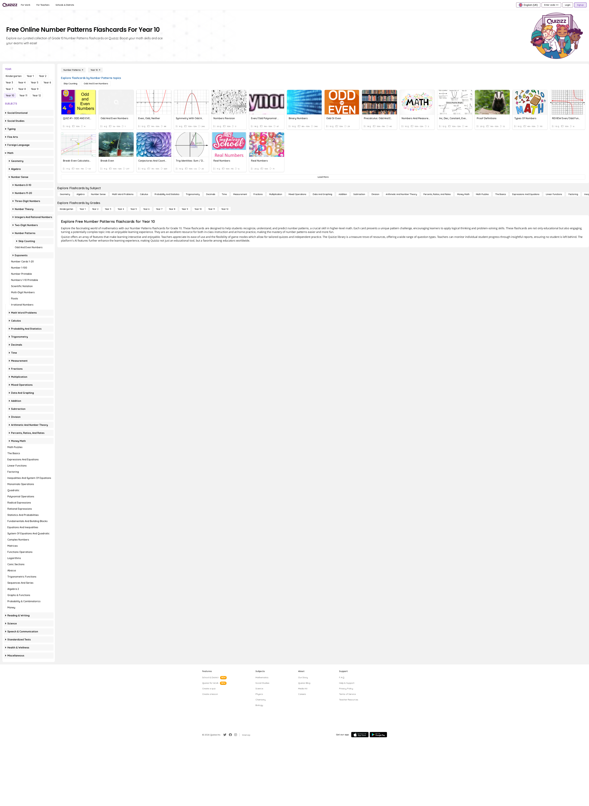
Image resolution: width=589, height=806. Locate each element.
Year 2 (42, 76)
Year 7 (9, 88)
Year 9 (34, 88)
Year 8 (22, 88)
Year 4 (22, 82)
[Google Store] (378, 734)
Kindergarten (14, 76)
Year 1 (30, 76)
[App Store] (359, 734)
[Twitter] (224, 734)
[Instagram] (235, 734)
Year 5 (34, 82)
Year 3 (9, 82)
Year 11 (23, 95)
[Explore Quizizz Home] (9, 5)
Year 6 (47, 82)
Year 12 (36, 95)
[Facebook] (230, 734)
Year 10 (10, 95)
